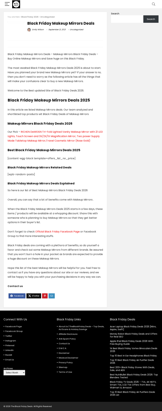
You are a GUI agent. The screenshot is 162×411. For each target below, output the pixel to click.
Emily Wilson (38, 29)
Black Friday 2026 (29, 16)
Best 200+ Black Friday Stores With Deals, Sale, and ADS (132, 369)
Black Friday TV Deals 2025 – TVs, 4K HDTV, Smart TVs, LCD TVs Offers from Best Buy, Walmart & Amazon (133, 384)
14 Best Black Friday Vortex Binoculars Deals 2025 (133, 350)
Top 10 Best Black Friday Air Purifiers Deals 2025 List (132, 393)
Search (115, 13)
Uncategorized (47, 16)
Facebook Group (14, 331)
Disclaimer (64, 353)
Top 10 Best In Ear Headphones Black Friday (133, 355)
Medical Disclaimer (68, 357)
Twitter (8, 335)
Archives (8, 368)
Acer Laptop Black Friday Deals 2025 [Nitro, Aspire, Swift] (133, 328)
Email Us (9, 359)
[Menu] (7, 4)
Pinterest (9, 345)
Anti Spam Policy (67, 338)
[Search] (153, 4)
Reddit (8, 354)
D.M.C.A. (63, 348)
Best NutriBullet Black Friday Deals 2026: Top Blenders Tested (134, 376)
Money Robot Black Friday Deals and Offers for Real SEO (133, 335)
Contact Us (64, 343)
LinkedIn (9, 350)
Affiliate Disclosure (68, 334)
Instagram (10, 340)
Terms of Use (65, 372)
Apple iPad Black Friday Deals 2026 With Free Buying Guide (131, 343)
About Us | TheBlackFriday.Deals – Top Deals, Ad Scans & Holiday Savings (81, 328)
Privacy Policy (66, 362)
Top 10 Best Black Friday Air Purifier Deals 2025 (132, 361)
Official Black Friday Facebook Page (57, 231)
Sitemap (63, 367)
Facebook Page (13, 326)
